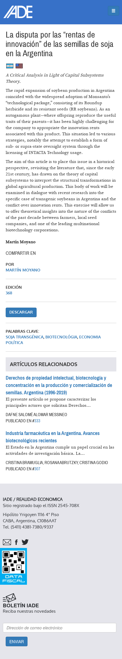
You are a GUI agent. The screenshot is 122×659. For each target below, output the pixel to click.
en (19, 66)
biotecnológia (61, 337)
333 (37, 421)
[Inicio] (17, 12)
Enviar (16, 641)
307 (37, 469)
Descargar (21, 312)
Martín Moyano (23, 270)
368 (9, 293)
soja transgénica (24, 337)
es (9, 66)
